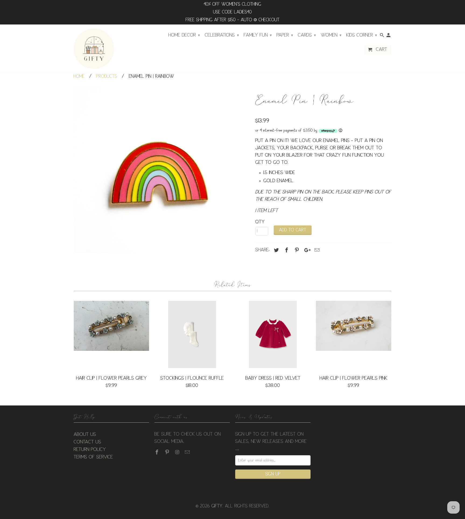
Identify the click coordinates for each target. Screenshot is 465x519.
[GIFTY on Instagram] (178, 452)
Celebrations (222, 35)
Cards (307, 35)
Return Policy (90, 449)
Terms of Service (93, 457)
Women (331, 35)
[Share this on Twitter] (275, 250)
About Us (85, 434)
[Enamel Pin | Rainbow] (162, 170)
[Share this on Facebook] (285, 250)
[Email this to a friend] (316, 250)
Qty (260, 222)
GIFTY (217, 506)
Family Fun (258, 35)
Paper (285, 35)
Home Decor (184, 35)
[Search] (382, 36)
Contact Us (87, 442)
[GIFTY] (94, 49)
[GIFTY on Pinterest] (168, 452)
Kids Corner (361, 35)
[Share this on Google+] (306, 250)
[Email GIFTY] (188, 452)
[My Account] (388, 36)
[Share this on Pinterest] (296, 250)
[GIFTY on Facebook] (157, 452)
